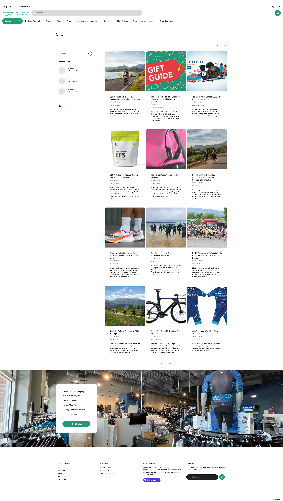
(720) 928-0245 (24, 7)
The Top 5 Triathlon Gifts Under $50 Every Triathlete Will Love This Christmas (165, 99)
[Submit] (222, 477)
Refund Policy (105, 470)
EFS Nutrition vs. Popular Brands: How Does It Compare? (124, 176)
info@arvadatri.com (9, 7)
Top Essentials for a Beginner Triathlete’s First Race (163, 254)
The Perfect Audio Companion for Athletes (164, 176)
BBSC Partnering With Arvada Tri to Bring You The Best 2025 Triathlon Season (207, 255)
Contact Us (61, 473)
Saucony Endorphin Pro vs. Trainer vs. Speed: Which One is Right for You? (124, 255)
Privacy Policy (106, 467)
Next (170, 364)
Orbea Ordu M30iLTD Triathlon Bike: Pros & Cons (166, 332)
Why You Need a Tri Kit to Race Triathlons (205, 332)
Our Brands (61, 476)
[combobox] (75, 53)
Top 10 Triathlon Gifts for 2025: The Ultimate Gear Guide (206, 98)
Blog (59, 467)
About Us (61, 470)
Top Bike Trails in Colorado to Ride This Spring (124, 332)
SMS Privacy (62, 479)
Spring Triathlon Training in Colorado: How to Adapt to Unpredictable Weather (203, 177)
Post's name (71, 68)
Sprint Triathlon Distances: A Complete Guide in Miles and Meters (125, 98)
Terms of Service (107, 473)
